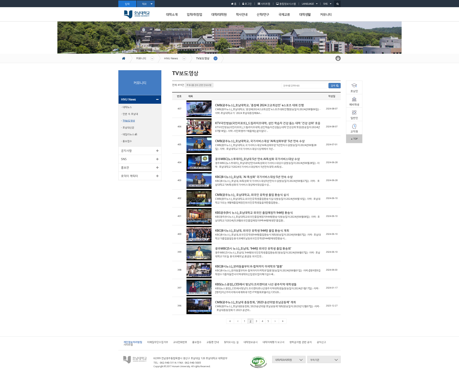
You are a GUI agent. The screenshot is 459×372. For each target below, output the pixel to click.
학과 (144, 4)
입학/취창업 (194, 14)
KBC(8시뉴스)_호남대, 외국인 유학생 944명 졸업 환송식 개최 (252, 230)
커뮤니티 (326, 14)
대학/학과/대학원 (283, 359)
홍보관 (125, 167)
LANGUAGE (308, 4)
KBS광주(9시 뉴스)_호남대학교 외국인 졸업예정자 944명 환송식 (254, 213)
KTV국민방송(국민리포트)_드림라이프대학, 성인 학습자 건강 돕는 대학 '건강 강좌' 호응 (267, 123)
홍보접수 (127, 141)
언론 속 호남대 (130, 114)
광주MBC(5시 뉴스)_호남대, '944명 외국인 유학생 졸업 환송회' (253, 248)
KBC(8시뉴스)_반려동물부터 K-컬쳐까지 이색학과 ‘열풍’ (249, 266)
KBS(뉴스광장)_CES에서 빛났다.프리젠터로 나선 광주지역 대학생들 (256, 284)
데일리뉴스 (128, 134)
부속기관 (314, 359)
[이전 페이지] (238, 321)
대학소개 (172, 14)
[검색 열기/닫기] (337, 4)
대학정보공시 (251, 342)
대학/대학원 (219, 14)
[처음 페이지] (230, 321)
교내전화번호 (180, 342)
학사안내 (241, 14)
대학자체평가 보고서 (273, 342)
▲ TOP (354, 138)
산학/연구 (263, 14)
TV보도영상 (202, 58)
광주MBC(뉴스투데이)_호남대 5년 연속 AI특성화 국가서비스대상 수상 (257, 159)
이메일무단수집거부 (157, 342)
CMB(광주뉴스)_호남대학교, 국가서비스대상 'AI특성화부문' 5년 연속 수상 (260, 141)
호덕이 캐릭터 (129, 176)
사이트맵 (128, 344)
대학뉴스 (127, 107)
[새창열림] (258, 362)
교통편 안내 (213, 342)
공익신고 (321, 342)
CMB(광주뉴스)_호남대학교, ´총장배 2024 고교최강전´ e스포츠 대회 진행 (259, 105)
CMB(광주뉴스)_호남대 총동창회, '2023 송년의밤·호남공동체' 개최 (255, 302)
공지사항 (126, 151)
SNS (325, 4)
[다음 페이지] (275, 321)
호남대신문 (128, 127)
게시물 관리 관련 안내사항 (199, 85)
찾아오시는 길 (231, 342)
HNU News (171, 58)
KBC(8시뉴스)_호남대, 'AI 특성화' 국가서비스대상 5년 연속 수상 (254, 177)
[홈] (125, 58)
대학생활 (305, 14)
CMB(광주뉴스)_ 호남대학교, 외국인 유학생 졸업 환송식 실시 (252, 195)
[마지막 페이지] (283, 321)
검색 (333, 85)
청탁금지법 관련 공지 (300, 342)
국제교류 (284, 14)
